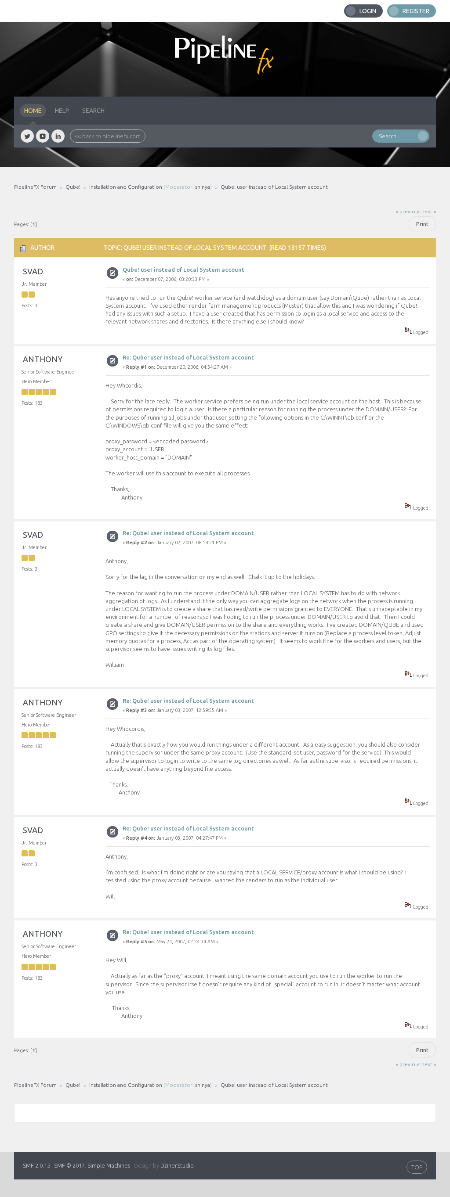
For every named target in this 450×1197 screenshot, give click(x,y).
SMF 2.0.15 (36, 1165)
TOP (416, 1167)
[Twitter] (27, 136)
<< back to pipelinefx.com (108, 136)
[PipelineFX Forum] (225, 59)
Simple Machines (108, 1165)
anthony (42, 359)
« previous (408, 211)
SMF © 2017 (69, 1165)
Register (416, 10)
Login (367, 10)
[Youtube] (42, 136)
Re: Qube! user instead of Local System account (188, 357)
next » (428, 211)
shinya (202, 187)
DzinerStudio (177, 1165)
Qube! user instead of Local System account (183, 269)
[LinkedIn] (58, 136)
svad (33, 271)
